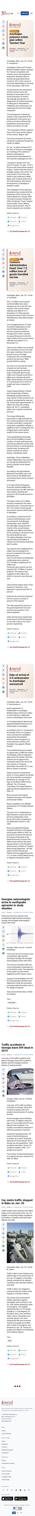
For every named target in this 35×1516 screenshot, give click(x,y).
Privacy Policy (6, 1474)
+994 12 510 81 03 (7, 1419)
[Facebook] (7, 1490)
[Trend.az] (7, 13)
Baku (9, 1340)
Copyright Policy (6, 1477)
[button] (3, 22)
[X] (12, 1490)
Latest (3, 1430)
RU (21, 1512)
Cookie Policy (6, 1479)
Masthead (5, 1444)
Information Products (8, 1463)
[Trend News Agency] (7, 1403)
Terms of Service (6, 1471)
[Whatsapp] (3, 1490)
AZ (17, 1512)
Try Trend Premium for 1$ (19, 231)
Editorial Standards (7, 1450)
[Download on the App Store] (7, 1499)
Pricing (4, 1460)
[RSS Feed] (29, 1490)
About (3, 1441)
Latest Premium (6, 1433)
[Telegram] (20, 1490)
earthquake (11, 1002)
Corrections (5, 1453)
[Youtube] (16, 1490)
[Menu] (31, 13)
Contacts (4, 1447)
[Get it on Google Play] (21, 1499)
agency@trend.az (6, 1421)
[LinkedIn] (24, 1490)
